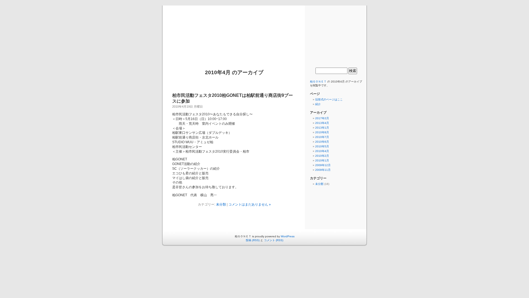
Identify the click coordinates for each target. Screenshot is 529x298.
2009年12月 (323, 165)
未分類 (221, 204)
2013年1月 (322, 127)
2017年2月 (322, 118)
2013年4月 (322, 122)
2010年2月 (322, 155)
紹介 (318, 104)
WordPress (288, 236)
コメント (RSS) (273, 240)
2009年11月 (323, 169)
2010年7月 (322, 137)
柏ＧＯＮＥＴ (264, 32)
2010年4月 (322, 151)
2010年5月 (322, 146)
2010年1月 (322, 160)
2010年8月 (322, 132)
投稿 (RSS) (253, 240)
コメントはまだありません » (249, 204)
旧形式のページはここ (329, 99)
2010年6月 (322, 141)
